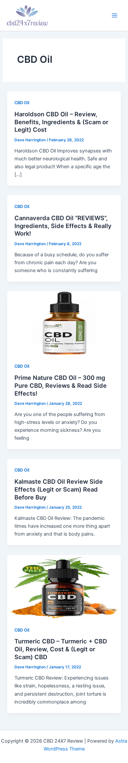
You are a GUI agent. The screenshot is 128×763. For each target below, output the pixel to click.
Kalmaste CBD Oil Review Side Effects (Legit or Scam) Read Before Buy (58, 489)
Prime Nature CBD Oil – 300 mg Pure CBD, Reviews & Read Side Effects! (60, 385)
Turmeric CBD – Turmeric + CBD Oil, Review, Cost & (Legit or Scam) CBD (60, 648)
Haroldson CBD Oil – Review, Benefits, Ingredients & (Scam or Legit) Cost (61, 121)
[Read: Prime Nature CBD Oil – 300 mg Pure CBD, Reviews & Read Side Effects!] (63, 323)
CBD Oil (21, 102)
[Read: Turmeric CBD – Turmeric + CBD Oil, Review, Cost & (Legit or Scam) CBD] (63, 587)
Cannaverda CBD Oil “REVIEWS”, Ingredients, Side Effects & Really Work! (63, 225)
